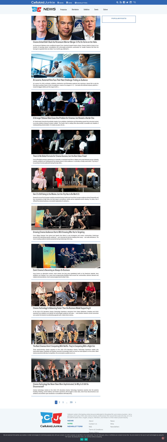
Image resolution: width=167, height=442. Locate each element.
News (61, 2)
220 (71, 402)
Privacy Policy (94, 432)
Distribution (75, 10)
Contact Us (93, 424)
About (91, 421)
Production (63, 10)
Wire (70, 424)
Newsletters (82, 2)
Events (96, 10)
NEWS (49, 9)
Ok (82, 439)
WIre (70, 2)
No (86, 439)
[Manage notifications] (163, 438)
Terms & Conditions (96, 429)
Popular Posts (119, 18)
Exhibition (86, 10)
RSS (90, 427)
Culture (105, 10)
